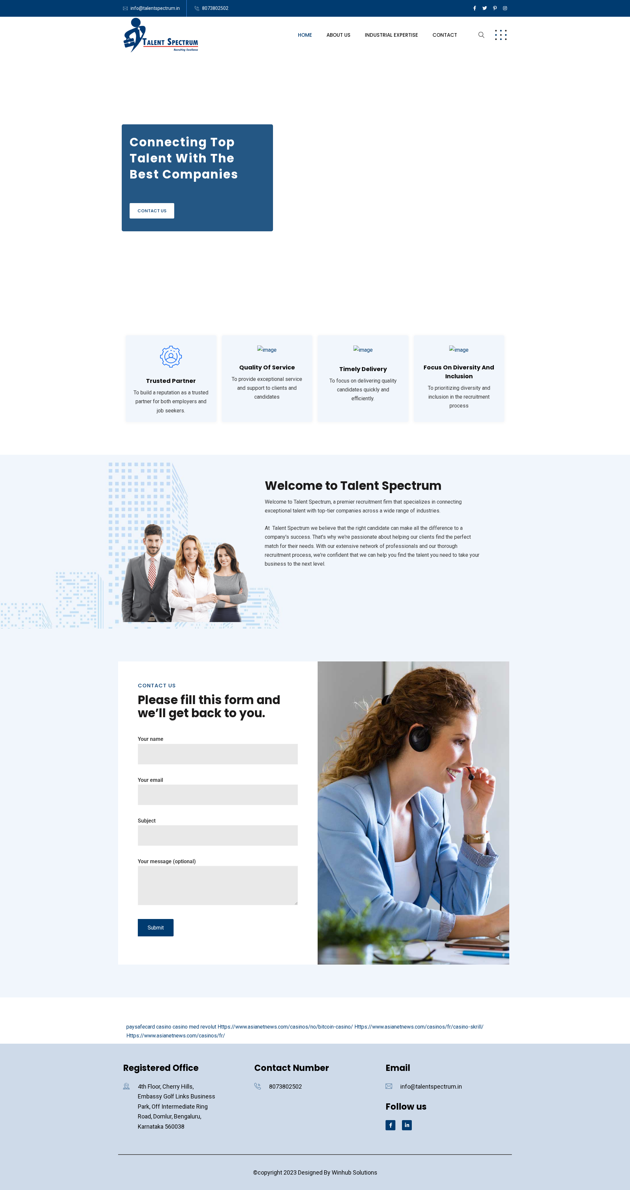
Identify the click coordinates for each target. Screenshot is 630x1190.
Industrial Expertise (391, 34)
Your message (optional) (167, 861)
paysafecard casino (148, 1027)
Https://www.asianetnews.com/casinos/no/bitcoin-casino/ (285, 1027)
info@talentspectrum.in (155, 8)
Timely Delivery (363, 369)
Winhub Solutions (354, 1172)
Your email (150, 780)
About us (338, 34)
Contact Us (151, 211)
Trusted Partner (171, 381)
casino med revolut (194, 1027)
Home (305, 34)
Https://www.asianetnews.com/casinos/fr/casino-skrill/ (419, 1027)
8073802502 (215, 8)
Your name (150, 739)
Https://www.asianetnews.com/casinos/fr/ (175, 1036)
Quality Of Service (267, 367)
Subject (147, 821)
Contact (444, 34)
